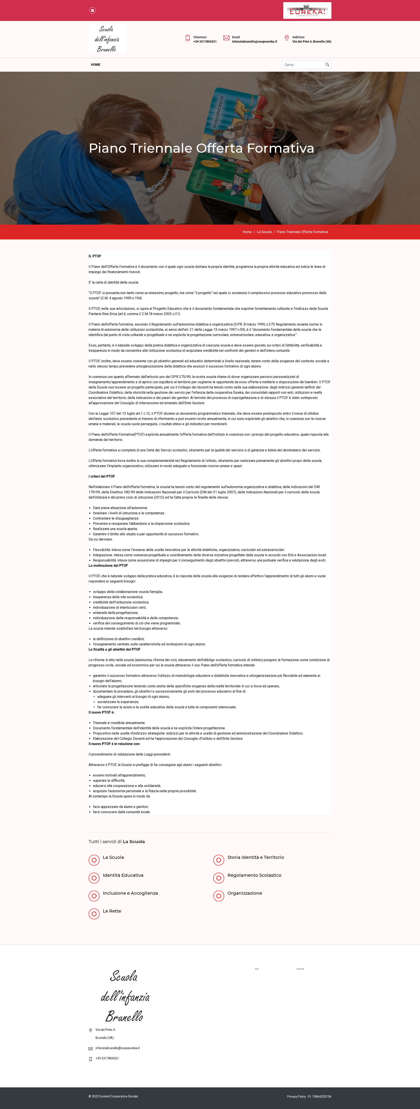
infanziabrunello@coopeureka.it (254, 41)
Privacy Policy (296, 1096)
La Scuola (264, 232)
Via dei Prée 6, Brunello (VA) (311, 41)
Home (95, 65)
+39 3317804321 (205, 41)
